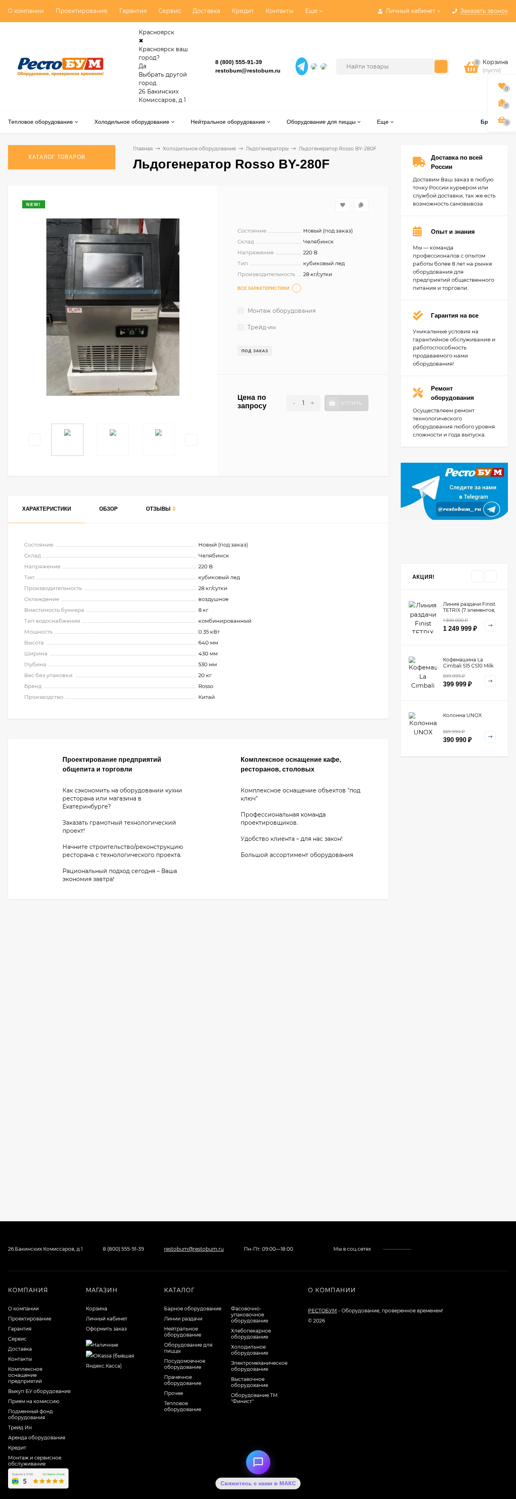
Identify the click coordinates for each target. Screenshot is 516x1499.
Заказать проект (194, 785)
